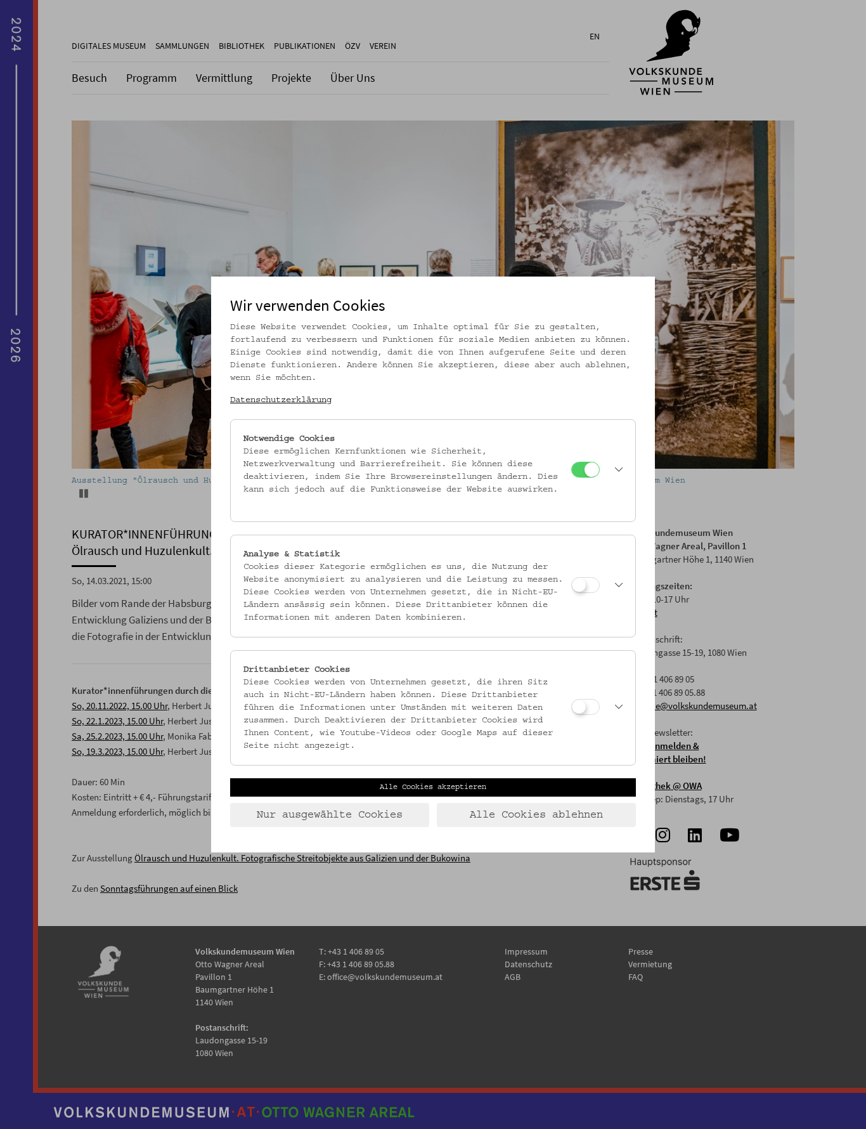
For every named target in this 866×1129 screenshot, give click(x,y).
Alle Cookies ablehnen (536, 815)
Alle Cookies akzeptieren (433, 787)
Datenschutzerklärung (281, 400)
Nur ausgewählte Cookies (330, 815)
